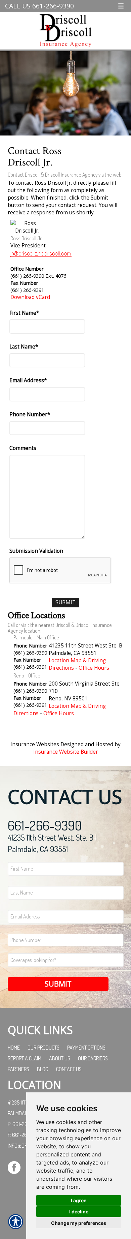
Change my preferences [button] (78, 1223)
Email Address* (28, 380)
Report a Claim (24, 1058)
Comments (22, 448)
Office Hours (94, 667)
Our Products (43, 1047)
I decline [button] (78, 1211)
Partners (18, 1069)
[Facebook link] (17, 1167)
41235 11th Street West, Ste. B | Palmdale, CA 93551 (52, 843)
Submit (58, 984)
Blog (42, 1069)
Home (14, 1047)
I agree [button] (78, 1200)
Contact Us (69, 1069)
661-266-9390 (45, 825)
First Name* (24, 312)
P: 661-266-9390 (26, 1124)
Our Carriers (93, 1058)
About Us (59, 1058)
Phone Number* (29, 414)
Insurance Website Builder (65, 751)
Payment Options (86, 1047)
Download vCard (30, 297)
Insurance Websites (34, 744)
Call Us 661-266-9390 (39, 5)
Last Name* (23, 346)
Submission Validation (36, 550)
